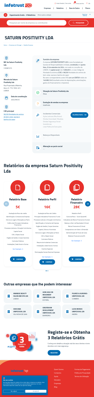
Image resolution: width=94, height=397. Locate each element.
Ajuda (56, 376)
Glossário (57, 380)
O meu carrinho (80, 3)
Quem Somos (59, 369)
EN (89, 3)
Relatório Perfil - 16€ (79, 115)
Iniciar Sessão (60, 3)
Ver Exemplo (17, 249)
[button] (87, 204)
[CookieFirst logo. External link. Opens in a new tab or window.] (4, 378)
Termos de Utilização (82, 376)
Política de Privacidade (82, 373)
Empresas (57, 383)
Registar (54, 353)
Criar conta (68, 3)
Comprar (19, 259)
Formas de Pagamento (82, 369)
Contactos (57, 373)
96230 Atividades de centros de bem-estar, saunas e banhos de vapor (14, 116)
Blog (55, 387)
